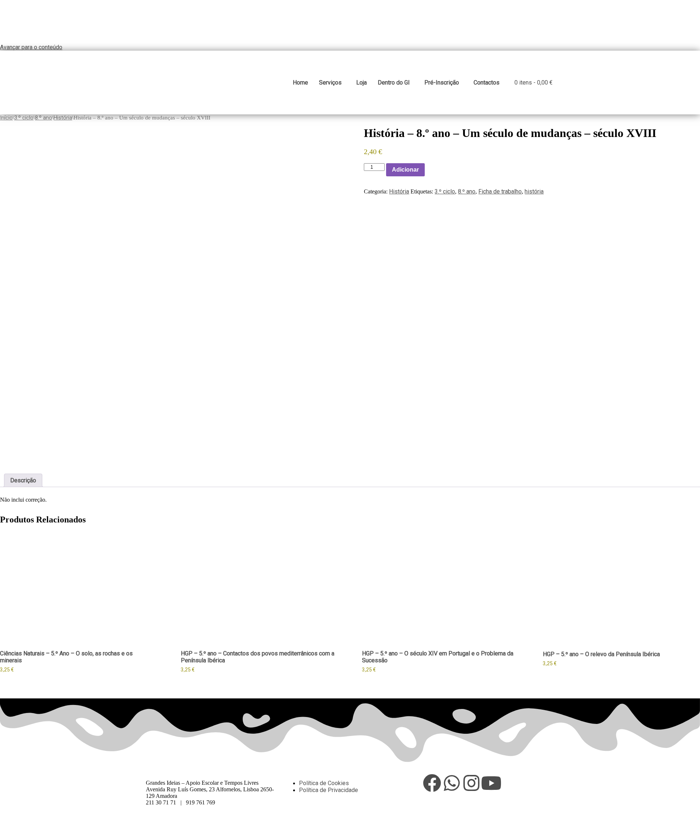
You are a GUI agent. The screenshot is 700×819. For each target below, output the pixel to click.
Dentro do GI (394, 82)
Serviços (330, 82)
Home (300, 82)
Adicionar (405, 169)
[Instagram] (471, 783)
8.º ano (43, 117)
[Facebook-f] (432, 783)
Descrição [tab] (23, 480)
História (63, 117)
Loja (361, 82)
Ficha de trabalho (500, 191)
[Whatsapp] (452, 783)
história (534, 191)
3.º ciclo (24, 117)
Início (6, 117)
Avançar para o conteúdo (31, 47)
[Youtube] (491, 783)
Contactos (486, 82)
